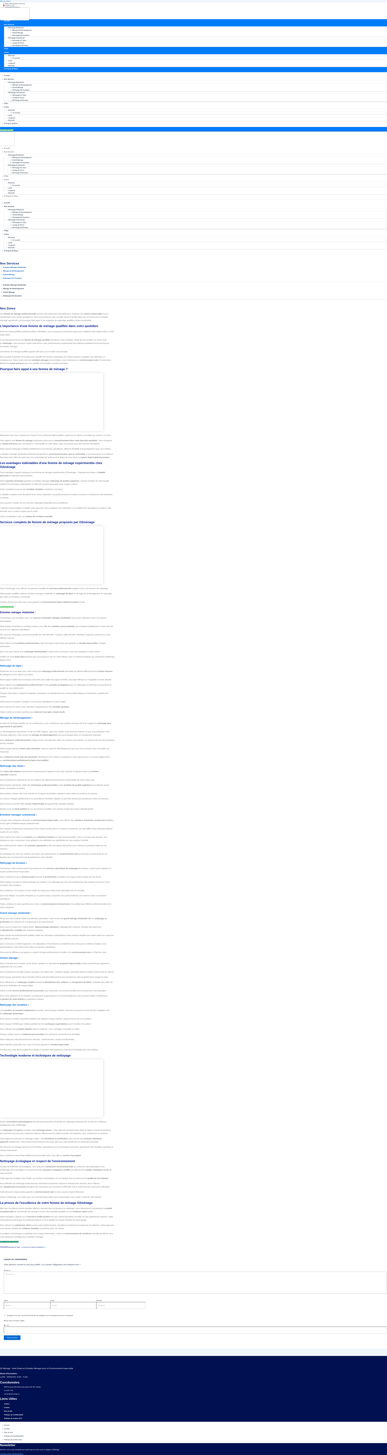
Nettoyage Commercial (16, 38)
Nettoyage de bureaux (12, 862)
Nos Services (9, 24)
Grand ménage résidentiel (15, 913)
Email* (52, 1300)
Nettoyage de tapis (10, 665)
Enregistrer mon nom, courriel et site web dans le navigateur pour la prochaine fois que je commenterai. (40, 1315)
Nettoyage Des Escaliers (20, 35)
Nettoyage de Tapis (19, 40)
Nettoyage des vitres (11, 766)
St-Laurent (16, 58)
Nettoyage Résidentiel (16, 28)
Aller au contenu (5, 1)
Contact (7, 1407)
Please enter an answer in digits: (14, 1320)
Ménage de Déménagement (22, 30)
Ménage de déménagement (15, 717)
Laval (10, 61)
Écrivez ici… (8, 1270)
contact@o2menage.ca (12, 7)
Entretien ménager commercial (17, 814)
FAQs (6, 49)
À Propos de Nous (11, 69)
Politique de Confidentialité (13, 1415)
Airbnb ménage (9, 958)
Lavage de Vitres (18, 43)
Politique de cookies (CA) (13, 1418)
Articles (6, 1404)
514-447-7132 (9, 5)
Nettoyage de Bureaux (20, 45)
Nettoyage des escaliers (13, 1004)
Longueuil (11, 63)
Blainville (11, 66)
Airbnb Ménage (17, 33)
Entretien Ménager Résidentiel (14, 267)
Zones (6, 52)
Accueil (7, 21)
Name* (6, 1300)
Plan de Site (8, 1411)
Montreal (11, 55)
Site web (99, 1300)
